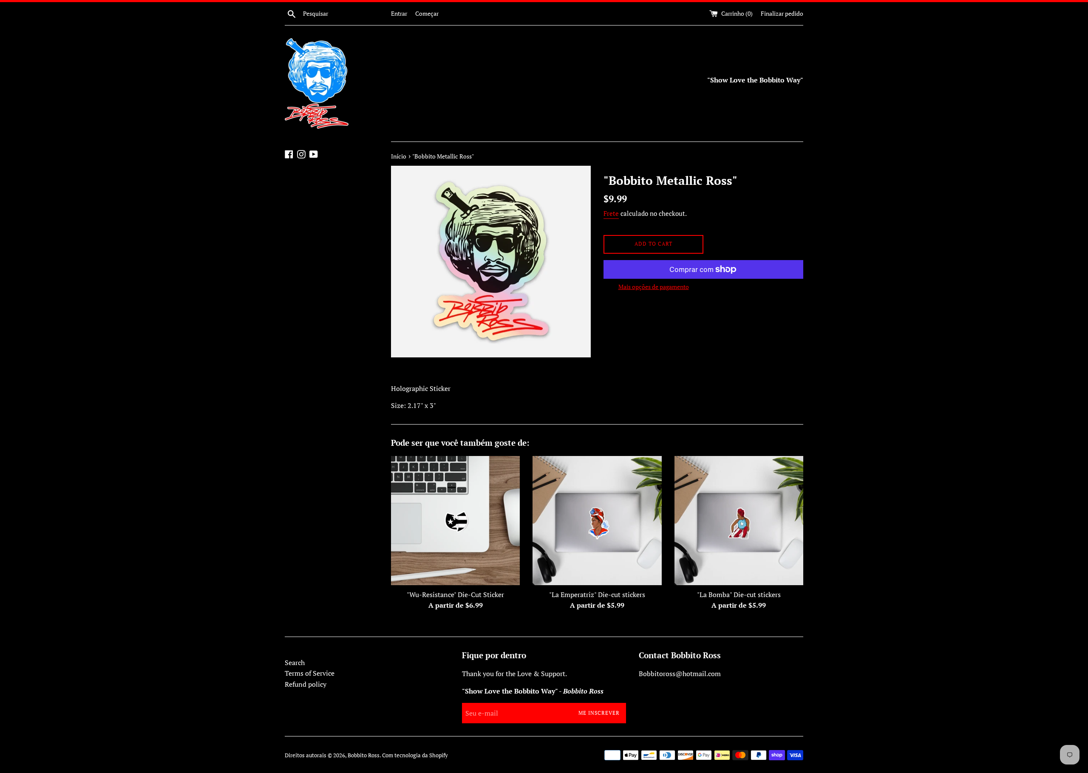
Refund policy (305, 684)
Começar (427, 13)
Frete (611, 213)
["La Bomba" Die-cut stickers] (738, 520)
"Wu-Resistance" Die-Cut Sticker (455, 594)
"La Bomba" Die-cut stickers (739, 594)
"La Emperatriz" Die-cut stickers (597, 594)
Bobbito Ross (364, 755)
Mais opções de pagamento (653, 287)
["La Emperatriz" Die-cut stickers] (597, 520)
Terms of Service (309, 673)
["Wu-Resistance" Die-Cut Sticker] (455, 520)
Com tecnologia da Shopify (415, 755)
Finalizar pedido (782, 13)
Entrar (399, 13)
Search (295, 662)
